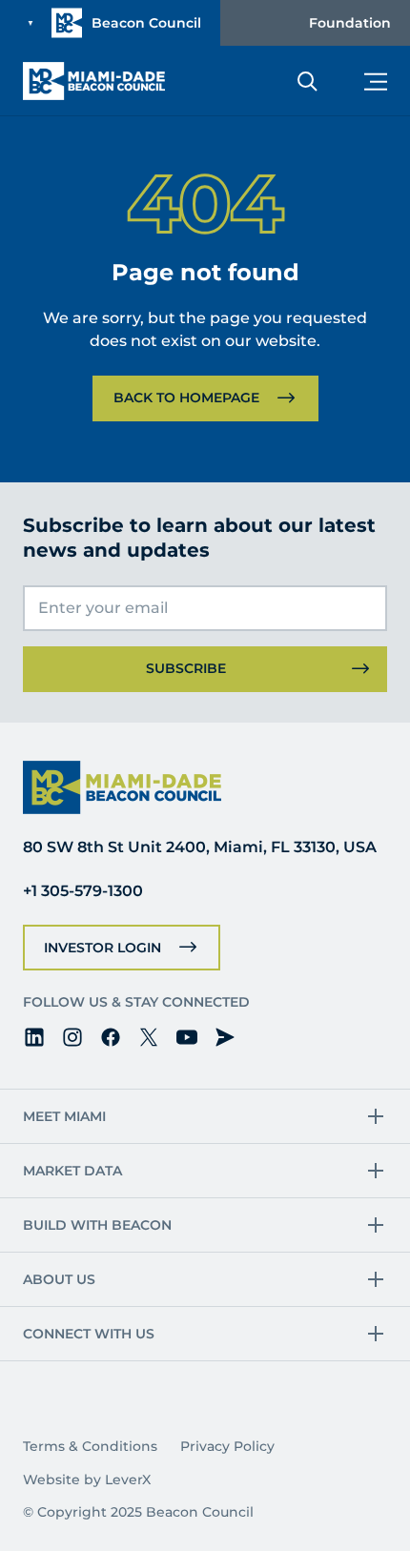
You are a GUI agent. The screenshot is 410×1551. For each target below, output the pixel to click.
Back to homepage (186, 397)
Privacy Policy (227, 1446)
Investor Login (102, 947)
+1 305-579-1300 (83, 891)
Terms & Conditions (90, 1446)
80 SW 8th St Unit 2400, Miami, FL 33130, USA (200, 847)
